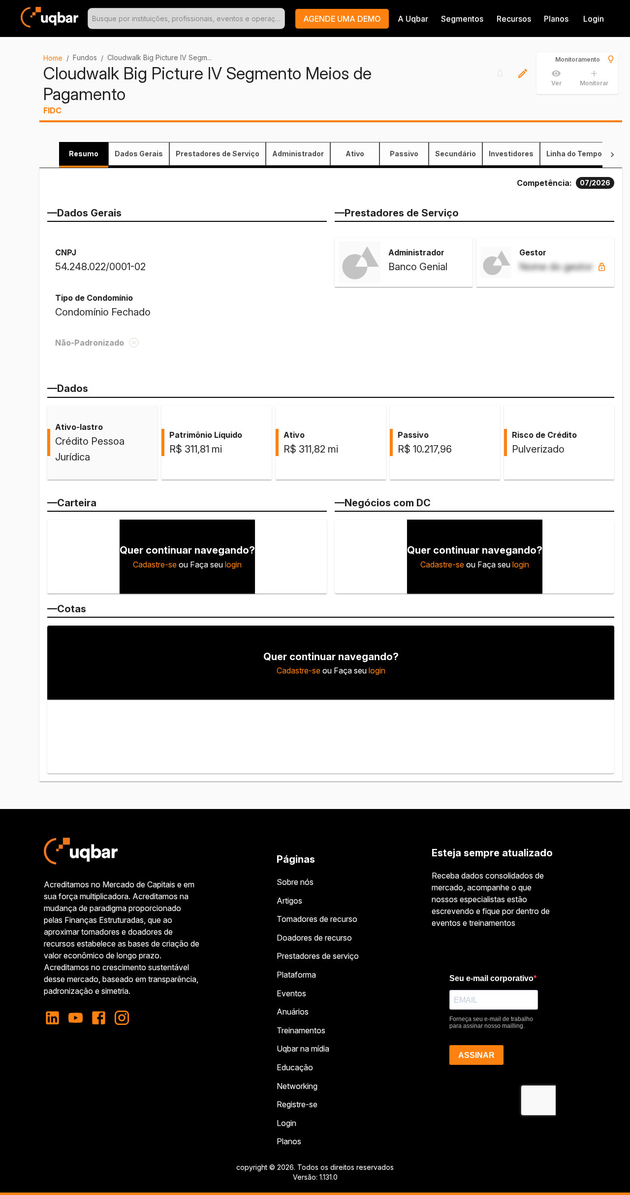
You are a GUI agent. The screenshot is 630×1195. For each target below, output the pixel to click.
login (233, 564)
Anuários (293, 1012)
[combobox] (186, 18)
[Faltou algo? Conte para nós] (523, 73)
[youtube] (75, 1017)
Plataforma (296, 975)
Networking (297, 1086)
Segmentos (462, 19)
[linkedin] (55, 1017)
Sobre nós (295, 882)
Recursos (514, 19)
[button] (342, 19)
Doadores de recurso (314, 938)
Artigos (289, 901)
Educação (295, 1067)
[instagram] (121, 1017)
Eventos (291, 993)
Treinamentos (301, 1030)
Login (286, 1123)
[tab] (83, 154)
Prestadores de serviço (318, 956)
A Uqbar (413, 19)
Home (53, 58)
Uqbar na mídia (303, 1049)
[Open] (281, 19)
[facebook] (98, 1017)
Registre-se (297, 1104)
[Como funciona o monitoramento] (610, 59)
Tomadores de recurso (317, 919)
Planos (556, 19)
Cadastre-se (155, 564)
